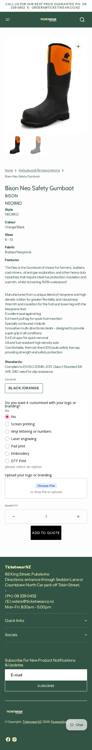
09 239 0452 (25, 595)
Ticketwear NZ (32, 721)
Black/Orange (26, 389)
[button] (7, 19)
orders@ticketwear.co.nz (56, 7)
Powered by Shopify (63, 721)
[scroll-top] (81, 739)
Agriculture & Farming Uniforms (39, 170)
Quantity (11, 505)
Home (9, 170)
